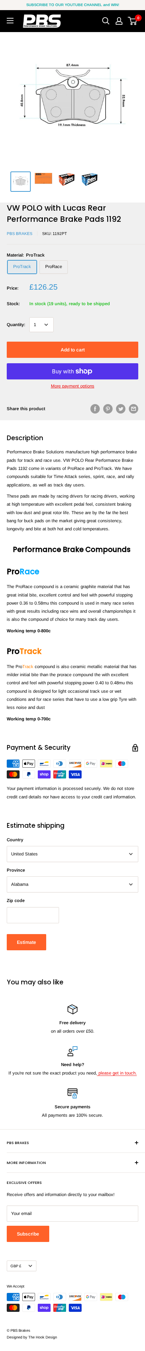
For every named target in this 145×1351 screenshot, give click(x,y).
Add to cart (73, 349)
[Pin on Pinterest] (108, 409)
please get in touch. (117, 1073)
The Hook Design (42, 1337)
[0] (132, 21)
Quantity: (16, 324)
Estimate (26, 942)
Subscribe (28, 1234)
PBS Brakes (19, 233)
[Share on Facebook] (95, 409)
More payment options (72, 386)
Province (16, 870)
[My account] (119, 21)
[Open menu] (10, 20)
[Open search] (106, 21)
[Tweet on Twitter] (120, 409)
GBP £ (15, 1266)
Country (15, 839)
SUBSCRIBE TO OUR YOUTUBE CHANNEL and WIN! (72, 5)
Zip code (16, 900)
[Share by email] (133, 409)
